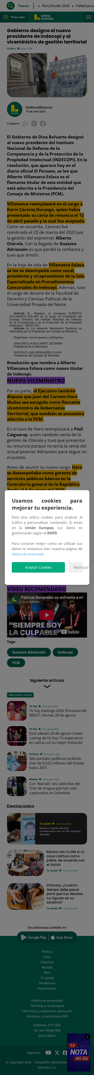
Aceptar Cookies (38, 567)
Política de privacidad (27, 554)
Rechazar (78, 567)
